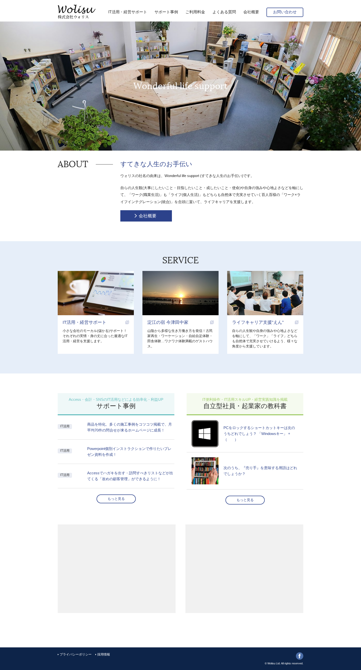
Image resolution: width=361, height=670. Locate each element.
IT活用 (64, 426)
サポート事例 (166, 12)
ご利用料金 (195, 12)
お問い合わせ (285, 12)
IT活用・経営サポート (84, 322)
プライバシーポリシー (76, 654)
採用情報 (103, 654)
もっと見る (116, 499)
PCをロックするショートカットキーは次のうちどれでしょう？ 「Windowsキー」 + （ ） (259, 434)
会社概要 (251, 12)
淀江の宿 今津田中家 (167, 322)
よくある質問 (224, 12)
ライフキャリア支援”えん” (258, 322)
